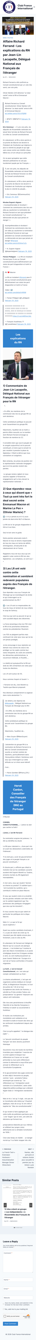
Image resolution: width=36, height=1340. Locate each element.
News (4, 38)
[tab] (14, 1227)
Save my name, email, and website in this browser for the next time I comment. (19, 1304)
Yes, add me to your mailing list (16, 1309)
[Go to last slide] (5, 1205)
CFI (6, 77)
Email (6, 1289)
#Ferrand (14, 241)
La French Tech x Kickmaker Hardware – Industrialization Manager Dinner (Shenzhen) (8, 1157)
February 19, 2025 (11, 197)
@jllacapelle (9, 703)
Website (7, 1298)
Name (7, 1280)
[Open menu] (34, 6)
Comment (8, 1253)
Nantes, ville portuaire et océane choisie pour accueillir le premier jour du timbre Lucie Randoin (28, 1158)
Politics (10, 38)
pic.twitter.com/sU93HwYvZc (16, 243)
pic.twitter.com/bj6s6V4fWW (15, 292)
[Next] (30, 1205)
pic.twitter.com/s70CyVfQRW (15, 113)
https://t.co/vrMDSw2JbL (22, 316)
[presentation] (18, 1195)
